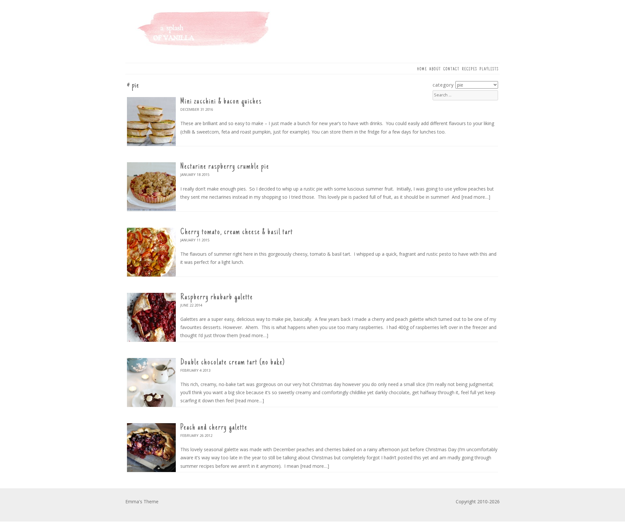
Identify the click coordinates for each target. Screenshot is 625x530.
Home (422, 69)
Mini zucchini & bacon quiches (221, 101)
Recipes (469, 69)
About (435, 69)
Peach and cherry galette (213, 427)
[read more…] (476, 197)
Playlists (489, 69)
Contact (451, 69)
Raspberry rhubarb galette (216, 297)
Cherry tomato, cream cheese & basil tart (236, 232)
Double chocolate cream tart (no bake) (232, 362)
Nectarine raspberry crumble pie (224, 166)
